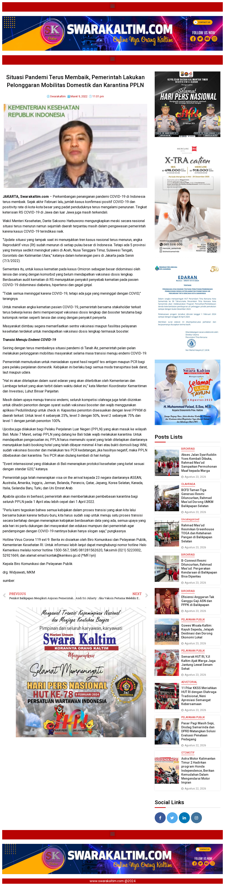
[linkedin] (184, 817)
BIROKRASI (188, 448)
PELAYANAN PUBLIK (193, 619)
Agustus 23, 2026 (195, 476)
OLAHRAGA (188, 484)
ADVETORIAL (189, 682)
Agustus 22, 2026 (195, 745)
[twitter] (172, 817)
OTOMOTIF (187, 752)
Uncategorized (190, 519)
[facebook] (160, 817)
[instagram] (196, 817)
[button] (112, 5)
